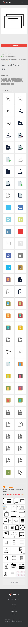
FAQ (14, 606)
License (14, 604)
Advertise (14, 609)
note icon (17, 494)
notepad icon (10, 494)
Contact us (8, 60)
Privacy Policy (14, 611)
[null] (8, 501)
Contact (14, 614)
